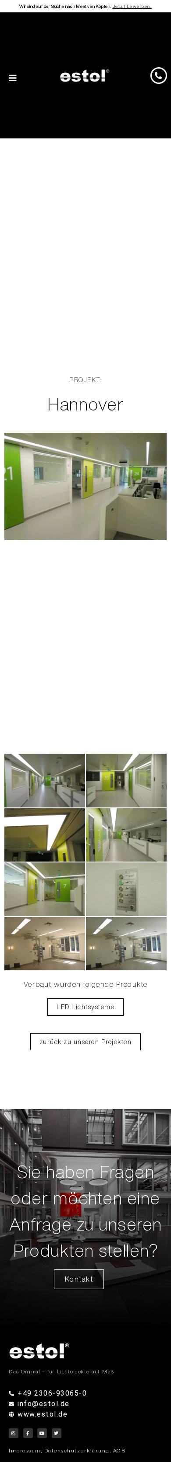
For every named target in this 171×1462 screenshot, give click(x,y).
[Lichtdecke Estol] (85, 1351)
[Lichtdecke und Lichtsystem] (85, 75)
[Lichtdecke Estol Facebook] (28, 1433)
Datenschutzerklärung (77, 1450)
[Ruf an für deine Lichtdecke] (158, 75)
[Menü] (13, 78)
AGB (119, 1450)
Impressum (25, 1450)
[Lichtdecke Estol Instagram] (13, 1433)
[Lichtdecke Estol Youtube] (42, 1433)
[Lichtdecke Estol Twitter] (56, 1433)
